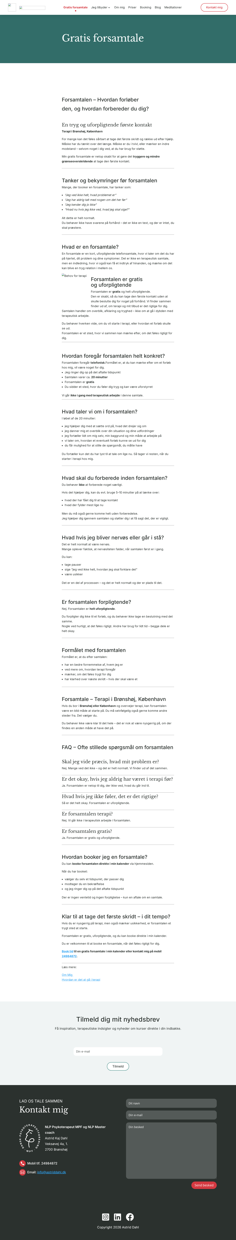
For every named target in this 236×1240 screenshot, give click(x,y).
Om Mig (67, 975)
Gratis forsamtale (75, 7)
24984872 (69, 956)
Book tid (67, 951)
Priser (132, 7)
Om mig (119, 7)
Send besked (204, 1185)
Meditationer (173, 7)
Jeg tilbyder (99, 7)
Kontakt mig (214, 7)
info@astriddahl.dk (51, 1172)
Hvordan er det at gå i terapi (81, 979)
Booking (145, 7)
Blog (158, 7)
